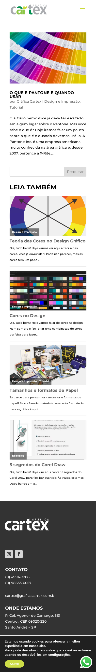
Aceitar (14, 664)
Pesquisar (75, 171)
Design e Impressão (62, 101)
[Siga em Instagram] (9, 554)
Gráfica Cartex (29, 101)
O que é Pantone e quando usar (42, 94)
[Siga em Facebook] (19, 554)
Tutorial (16, 107)
